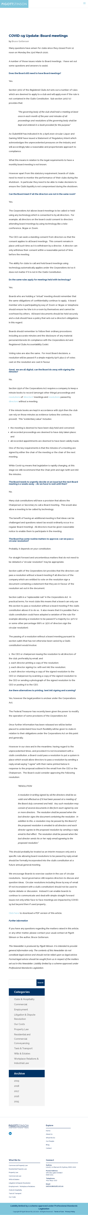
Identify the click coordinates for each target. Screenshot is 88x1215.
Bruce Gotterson (20, 41)
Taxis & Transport (15, 1193)
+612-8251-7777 (51, 1180)
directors (28, 397)
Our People (50, 1141)
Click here (14, 913)
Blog (47, 1145)
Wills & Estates (14, 1179)
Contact (49, 1148)
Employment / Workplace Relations (22, 1186)
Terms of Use (59, 1211)
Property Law (13, 1172)
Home (48, 1131)
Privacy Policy (70, 1211)
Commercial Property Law (18, 1165)
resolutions (14, 397)
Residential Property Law (18, 1169)
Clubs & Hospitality (15, 1190)
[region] (44, 17)
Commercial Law (15, 1176)
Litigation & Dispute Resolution (19, 1183)
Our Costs (12, 1197)
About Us (49, 1134)
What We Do (50, 1138)
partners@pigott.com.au (54, 1186)
